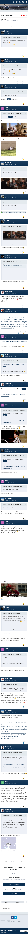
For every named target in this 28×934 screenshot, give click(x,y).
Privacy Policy (14, 920)
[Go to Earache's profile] (2, 310)
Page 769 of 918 (14, 26)
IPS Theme (3, 920)
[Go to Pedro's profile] (2, 32)
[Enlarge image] (14, 130)
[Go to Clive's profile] (2, 108)
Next (23, 26)
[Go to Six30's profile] (2, 196)
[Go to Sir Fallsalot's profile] (2, 163)
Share (7, 902)
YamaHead (8, 291)
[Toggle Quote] (3, 37)
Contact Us (20, 920)
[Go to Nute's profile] (2, 782)
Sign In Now (14, 893)
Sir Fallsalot (8, 163)
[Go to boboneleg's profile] (2, 384)
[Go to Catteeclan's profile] (2, 355)
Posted (10, 33)
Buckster (7, 60)
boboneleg (8, 383)
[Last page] (26, 26)
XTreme (4, 19)
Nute (6, 781)
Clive (17, 37)
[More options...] (25, 32)
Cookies (25, 920)
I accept (24, 931)
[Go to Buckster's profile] (2, 60)
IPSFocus (8, 920)
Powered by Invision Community (14, 921)
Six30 (6, 196)
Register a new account (14, 884)
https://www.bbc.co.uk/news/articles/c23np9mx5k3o (14, 341)
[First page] (2, 26)
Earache (7, 310)
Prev (5, 26)
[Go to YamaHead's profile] (2, 292)
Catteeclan (8, 355)
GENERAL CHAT (14, 20)
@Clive (8, 99)
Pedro (7, 31)
